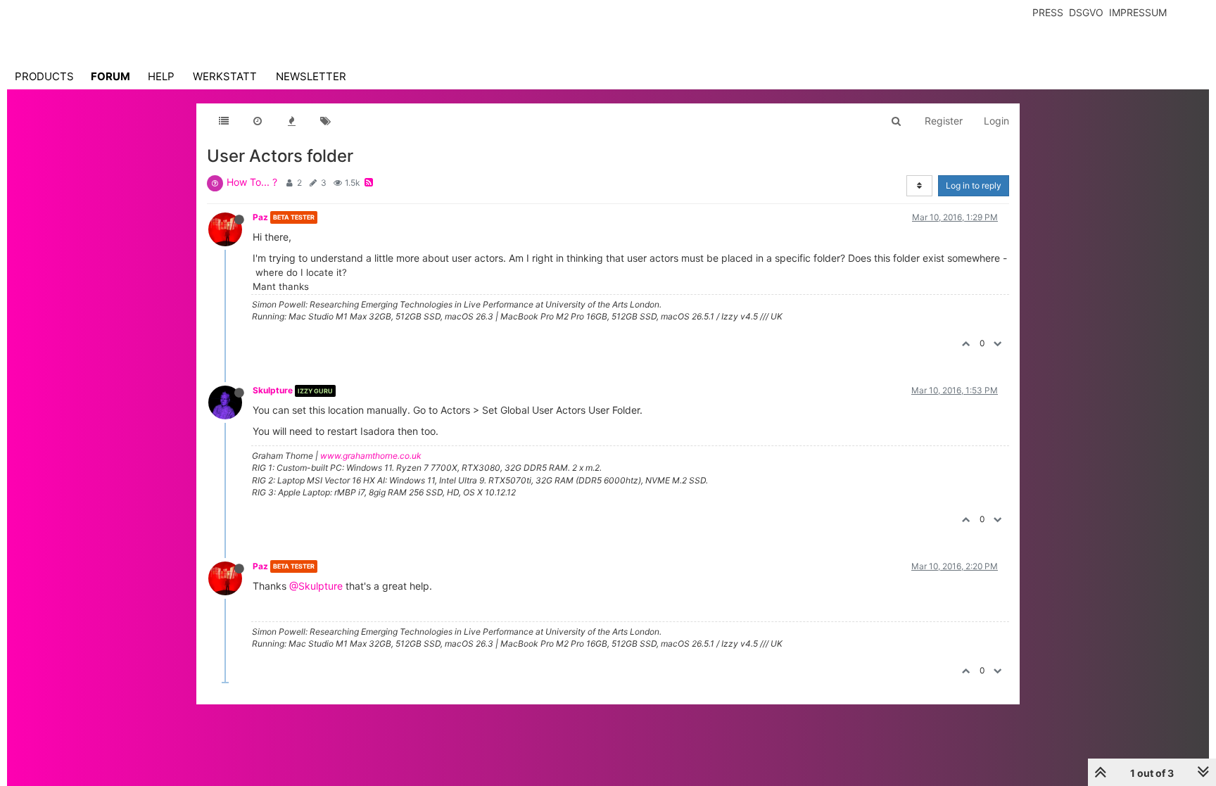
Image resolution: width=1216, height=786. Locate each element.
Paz (260, 217)
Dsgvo (1086, 12)
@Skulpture (316, 586)
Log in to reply (973, 185)
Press (1047, 12)
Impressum (1138, 12)
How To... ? (252, 182)
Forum (110, 76)
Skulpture (273, 390)
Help (161, 76)
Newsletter (311, 76)
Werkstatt (225, 76)
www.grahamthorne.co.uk (371, 455)
